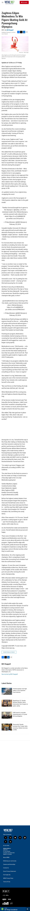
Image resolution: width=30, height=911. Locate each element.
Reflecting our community (9, 861)
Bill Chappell (10, 30)
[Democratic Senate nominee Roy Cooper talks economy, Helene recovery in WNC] (7, 727)
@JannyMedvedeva (9, 301)
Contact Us (6, 867)
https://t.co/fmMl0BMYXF (17, 216)
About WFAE (6, 857)
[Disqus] (15, 762)
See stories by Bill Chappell (10, 674)
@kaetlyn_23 (18, 210)
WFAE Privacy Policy (8, 878)
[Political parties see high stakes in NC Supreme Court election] (7, 691)
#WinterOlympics (22, 212)
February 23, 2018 (15, 224)
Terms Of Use (6, 881)
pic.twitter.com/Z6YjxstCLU (15, 218)
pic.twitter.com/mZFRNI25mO (15, 309)
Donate (25, 2)
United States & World (9, 652)
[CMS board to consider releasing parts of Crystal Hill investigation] (7, 715)
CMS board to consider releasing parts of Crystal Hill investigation (20, 714)
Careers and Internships (9, 864)
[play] (2, 909)
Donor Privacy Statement (9, 871)
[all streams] (28, 909)
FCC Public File (6, 874)
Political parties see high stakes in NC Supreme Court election (20, 690)
